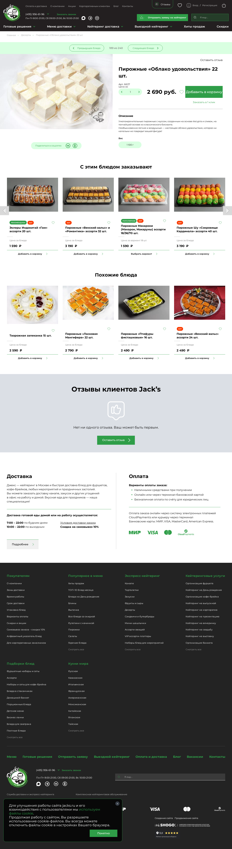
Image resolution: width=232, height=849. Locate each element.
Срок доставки (15, 603)
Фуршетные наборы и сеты (23, 671)
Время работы (15, 596)
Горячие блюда (77, 642)
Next (227, 210)
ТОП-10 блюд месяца (80, 590)
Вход (195, 5)
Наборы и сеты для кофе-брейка (26, 684)
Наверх (2, 212)
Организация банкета (199, 642)
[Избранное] (180, 5)
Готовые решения (17, 26)
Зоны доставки (16, 590)
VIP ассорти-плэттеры (138, 636)
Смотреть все (76, 649)
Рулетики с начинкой (81, 623)
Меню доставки (59, 26)
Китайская (74, 711)
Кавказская (75, 677)
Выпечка (73, 609)
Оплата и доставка (36, 6)
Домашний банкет (18, 697)
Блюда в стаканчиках (19, 691)
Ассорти (12, 677)
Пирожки (74, 629)
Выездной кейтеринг (151, 26)
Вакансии (195, 757)
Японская (74, 717)
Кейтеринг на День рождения (204, 590)
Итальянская (76, 684)
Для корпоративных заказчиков (26, 642)
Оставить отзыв (211, 60)
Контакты (127, 6)
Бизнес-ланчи (15, 717)
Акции (72, 6)
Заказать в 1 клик (204, 102)
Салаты (72, 636)
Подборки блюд (20, 664)
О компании (57, 6)
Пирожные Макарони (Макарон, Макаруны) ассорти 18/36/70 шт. (143, 229)
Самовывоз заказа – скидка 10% (26, 629)
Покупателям (18, 576)
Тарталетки (132, 590)
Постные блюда (16, 730)
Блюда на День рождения (83, 596)
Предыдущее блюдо (88, 48)
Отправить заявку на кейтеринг (167, 17)
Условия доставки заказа (78, 522)
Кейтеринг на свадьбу (199, 629)
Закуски (130, 596)
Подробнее (20, 544)
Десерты (130, 609)
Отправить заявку (73, 757)
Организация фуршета (199, 583)
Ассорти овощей (135, 629)
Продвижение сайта (186, 818)
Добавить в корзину (204, 92)
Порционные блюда (19, 704)
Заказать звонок (66, 14)
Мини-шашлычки (135, 623)
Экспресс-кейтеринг (142, 576)
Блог (116, 6)
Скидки (223, 26)
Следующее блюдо (143, 48)
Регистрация (209, 5)
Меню (11, 757)
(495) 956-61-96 (34, 14)
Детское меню (15, 711)
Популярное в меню (85, 576)
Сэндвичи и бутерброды (139, 616)
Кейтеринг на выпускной (201, 603)
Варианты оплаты (17, 616)
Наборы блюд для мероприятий (144, 642)
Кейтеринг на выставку (200, 636)
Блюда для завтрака (19, 724)
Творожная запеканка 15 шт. (30, 335)
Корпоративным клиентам (94, 6)
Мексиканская (77, 704)
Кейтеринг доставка (103, 26)
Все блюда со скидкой (81, 616)
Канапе (129, 583)
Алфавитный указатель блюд (24, 636)
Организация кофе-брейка (202, 596)
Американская (77, 697)
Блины (72, 603)
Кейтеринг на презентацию (202, 616)
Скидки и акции (16, 623)
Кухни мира (78, 664)
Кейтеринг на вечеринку (201, 623)
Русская (73, 671)
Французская (76, 691)
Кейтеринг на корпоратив (201, 609)
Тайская (73, 724)
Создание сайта (164, 818)
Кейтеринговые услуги (205, 576)
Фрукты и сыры (134, 603)
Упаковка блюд (16, 609)
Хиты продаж (194, 26)
